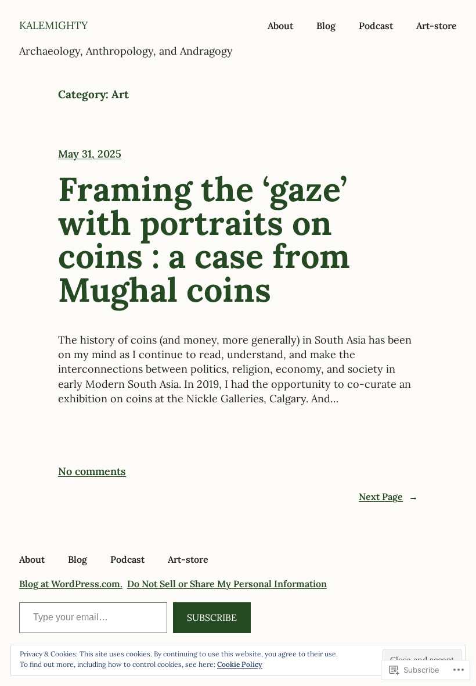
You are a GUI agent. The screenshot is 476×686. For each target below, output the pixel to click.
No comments (92, 471)
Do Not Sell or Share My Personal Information (227, 583)
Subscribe (212, 617)
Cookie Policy (239, 664)
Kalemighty (53, 25)
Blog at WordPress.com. (70, 583)
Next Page (388, 496)
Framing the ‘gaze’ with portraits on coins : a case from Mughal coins (204, 239)
